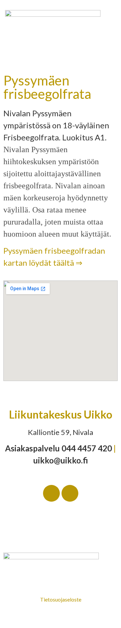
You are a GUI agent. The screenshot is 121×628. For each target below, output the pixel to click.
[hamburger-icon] (12, 57)
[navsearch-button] (110, 57)
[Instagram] (70, 493)
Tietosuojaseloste (60, 599)
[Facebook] (51, 493)
